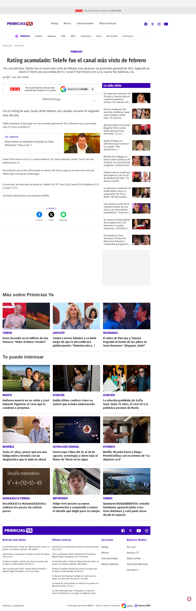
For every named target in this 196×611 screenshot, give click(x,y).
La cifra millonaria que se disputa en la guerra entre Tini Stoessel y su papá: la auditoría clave (73, 592)
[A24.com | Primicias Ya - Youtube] (166, 24)
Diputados (52, 36)
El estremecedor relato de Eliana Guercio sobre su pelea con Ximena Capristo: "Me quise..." (26, 548)
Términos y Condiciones (13, 606)
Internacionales (85, 23)
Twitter (51, 220)
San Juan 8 (132, 570)
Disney (99, 36)
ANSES (73, 36)
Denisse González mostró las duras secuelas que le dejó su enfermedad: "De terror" (25, 562)
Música (67, 23)
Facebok (39, 220)
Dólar (63, 36)
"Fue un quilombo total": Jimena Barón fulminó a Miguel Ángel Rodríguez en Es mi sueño (24, 570)
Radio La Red (134, 558)
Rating (54, 23)
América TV (133, 552)
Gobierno (39, 36)
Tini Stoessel (127, 36)
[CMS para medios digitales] (142, 606)
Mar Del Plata (112, 36)
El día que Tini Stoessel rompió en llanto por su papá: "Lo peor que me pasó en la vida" (74, 577)
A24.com (131, 547)
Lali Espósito (86, 36)
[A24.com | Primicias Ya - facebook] (145, 24)
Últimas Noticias (107, 23)
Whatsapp (63, 220)
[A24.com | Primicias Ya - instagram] (159, 24)
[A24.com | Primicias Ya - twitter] (152, 24)
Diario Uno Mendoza (137, 564)
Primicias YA (7, 46)
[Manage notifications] (189, 599)
